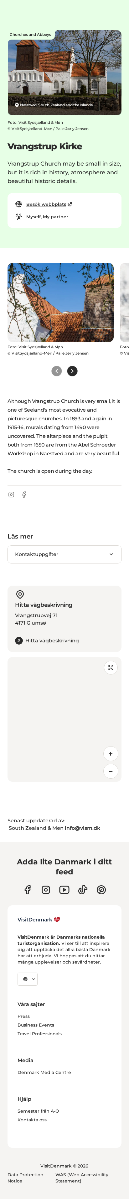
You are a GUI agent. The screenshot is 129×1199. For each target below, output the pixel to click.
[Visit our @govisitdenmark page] (82, 889)
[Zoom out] (110, 771)
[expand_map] (111, 667)
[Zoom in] (110, 753)
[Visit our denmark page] (27, 889)
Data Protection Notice (26, 1178)
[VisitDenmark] (39, 919)
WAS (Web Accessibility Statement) (81, 1178)
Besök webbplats (46, 204)
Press (24, 1016)
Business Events (36, 1025)
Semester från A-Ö (38, 1111)
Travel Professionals (40, 1034)
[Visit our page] (45, 889)
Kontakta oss (32, 1120)
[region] (64, 719)
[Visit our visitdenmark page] (64, 889)
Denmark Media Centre (44, 1072)
